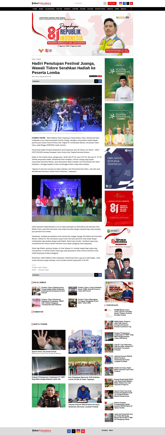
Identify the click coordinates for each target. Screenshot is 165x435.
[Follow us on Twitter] (74, 431)
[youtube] (131, 3)
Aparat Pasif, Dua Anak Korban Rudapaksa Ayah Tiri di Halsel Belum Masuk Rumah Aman (46, 354)
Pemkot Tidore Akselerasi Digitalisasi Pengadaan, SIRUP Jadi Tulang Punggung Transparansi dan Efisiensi (52, 302)
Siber (111, 430)
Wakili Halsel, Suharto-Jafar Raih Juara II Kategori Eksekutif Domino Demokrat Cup (122, 324)
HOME (35, 9)
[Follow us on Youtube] (83, 431)
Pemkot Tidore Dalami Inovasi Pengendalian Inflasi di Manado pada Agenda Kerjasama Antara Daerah (53, 290)
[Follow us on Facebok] (69, 431)
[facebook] (124, 3)
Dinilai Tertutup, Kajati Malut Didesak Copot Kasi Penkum (123, 369)
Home (33, 59)
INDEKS (123, 9)
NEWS (41, 9)
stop (99, 76)
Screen (112, 3)
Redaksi (105, 430)
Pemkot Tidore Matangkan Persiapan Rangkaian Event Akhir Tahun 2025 (88, 301)
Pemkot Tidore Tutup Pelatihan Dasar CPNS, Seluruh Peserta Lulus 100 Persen (89, 289)
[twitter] (127, 3)
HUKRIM (75, 9)
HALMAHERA (50, 9)
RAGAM (90, 9)
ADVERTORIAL (100, 9)
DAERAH (67, 9)
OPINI (117, 9)
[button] (131, 8)
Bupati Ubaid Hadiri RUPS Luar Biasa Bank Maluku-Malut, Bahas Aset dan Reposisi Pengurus (123, 382)
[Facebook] (100, 81)
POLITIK (59, 9)
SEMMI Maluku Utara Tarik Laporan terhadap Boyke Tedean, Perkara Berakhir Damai (123, 312)
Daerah (39, 59)
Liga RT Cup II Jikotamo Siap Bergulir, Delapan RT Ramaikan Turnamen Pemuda (123, 347)
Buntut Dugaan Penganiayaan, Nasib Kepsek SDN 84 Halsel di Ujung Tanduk (123, 405)
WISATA (110, 9)
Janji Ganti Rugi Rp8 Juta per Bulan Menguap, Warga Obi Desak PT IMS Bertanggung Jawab (123, 416)
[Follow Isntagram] (78, 431)
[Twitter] (96, 81)
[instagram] (120, 3)
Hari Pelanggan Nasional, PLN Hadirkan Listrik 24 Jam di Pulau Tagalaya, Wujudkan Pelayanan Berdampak (84, 379)
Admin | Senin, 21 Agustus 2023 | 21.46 (41, 76)
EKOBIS (83, 9)
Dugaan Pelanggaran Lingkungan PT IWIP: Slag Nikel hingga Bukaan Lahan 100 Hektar (48, 379)
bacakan (93, 76)
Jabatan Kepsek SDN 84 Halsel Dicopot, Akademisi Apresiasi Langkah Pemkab (123, 358)
